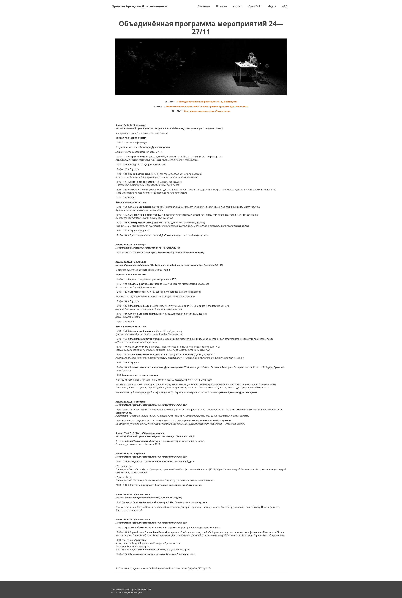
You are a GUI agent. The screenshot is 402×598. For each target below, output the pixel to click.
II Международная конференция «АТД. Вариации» (207, 101)
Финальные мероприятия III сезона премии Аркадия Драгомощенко (207, 106)
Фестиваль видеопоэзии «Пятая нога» (207, 111)
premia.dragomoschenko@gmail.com (138, 589)
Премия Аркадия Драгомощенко (139, 6)
